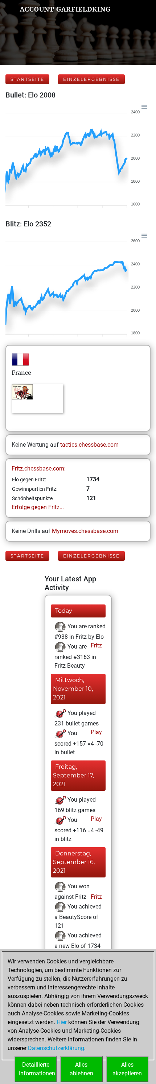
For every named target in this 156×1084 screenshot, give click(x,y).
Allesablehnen (81, 1069)
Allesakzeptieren (127, 1069)
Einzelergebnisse (91, 79)
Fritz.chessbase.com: (39, 468)
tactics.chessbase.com (89, 444)
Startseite (27, 79)
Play (95, 732)
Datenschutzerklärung (56, 1048)
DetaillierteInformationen (37, 1069)
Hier (62, 1022)
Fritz (95, 645)
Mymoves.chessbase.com (85, 531)
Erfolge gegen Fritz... (38, 507)
